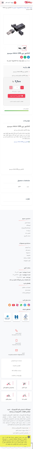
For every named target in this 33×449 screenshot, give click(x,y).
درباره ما (28, 230)
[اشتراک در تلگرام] (28, 57)
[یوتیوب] (13, 305)
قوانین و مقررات (16, 365)
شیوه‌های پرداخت (26, 292)
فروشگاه (28, 225)
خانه (31, 7)
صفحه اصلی (27, 223)
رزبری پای (28, 250)
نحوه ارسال (27, 290)
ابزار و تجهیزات (27, 260)
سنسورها (28, 253)
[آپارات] (17, 305)
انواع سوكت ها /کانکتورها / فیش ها (20, 7)
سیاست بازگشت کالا (16, 370)
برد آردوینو (27, 247)
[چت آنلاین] (21, 57)
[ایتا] (9, 305)
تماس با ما (27, 233)
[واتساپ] (21, 305)
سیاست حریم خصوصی (16, 360)
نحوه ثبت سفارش (26, 287)
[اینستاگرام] (28, 305)
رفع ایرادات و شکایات (16, 375)
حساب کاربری (27, 236)
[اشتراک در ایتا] (25, 57)
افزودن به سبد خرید (15, 96)
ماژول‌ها (28, 255)
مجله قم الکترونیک (25, 228)
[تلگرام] (24, 305)
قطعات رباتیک (27, 258)
